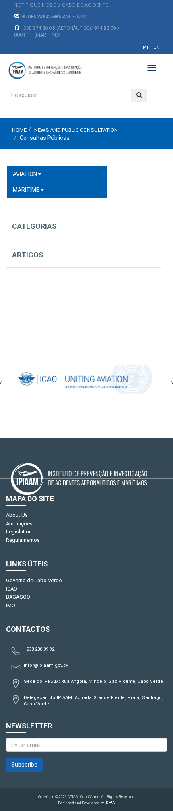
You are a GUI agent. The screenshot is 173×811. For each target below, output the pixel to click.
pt (146, 47)
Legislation (19, 532)
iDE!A (110, 803)
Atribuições (19, 524)
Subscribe (24, 764)
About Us (17, 515)
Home (19, 130)
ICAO (11, 589)
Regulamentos (23, 540)
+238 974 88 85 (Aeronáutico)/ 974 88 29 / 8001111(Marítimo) (66, 31)
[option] (86, 378)
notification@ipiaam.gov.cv (53, 16)
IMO (10, 605)
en (156, 47)
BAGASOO (18, 597)
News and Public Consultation (76, 130)
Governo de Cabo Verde (34, 580)
